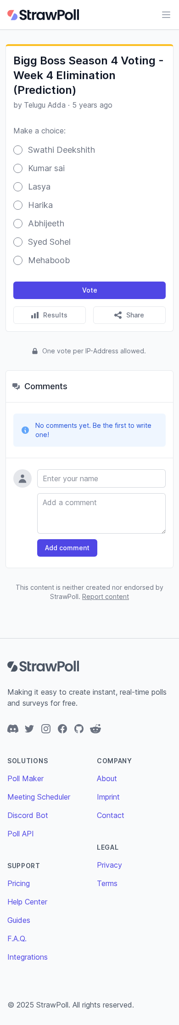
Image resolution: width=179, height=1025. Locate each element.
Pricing (18, 883)
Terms (107, 883)
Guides (18, 920)
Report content (105, 596)
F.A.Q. (17, 938)
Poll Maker (25, 778)
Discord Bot (27, 815)
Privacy (109, 865)
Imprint (108, 796)
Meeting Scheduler (38, 796)
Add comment (67, 548)
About (107, 778)
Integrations (27, 957)
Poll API (20, 833)
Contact (110, 815)
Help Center (27, 901)
